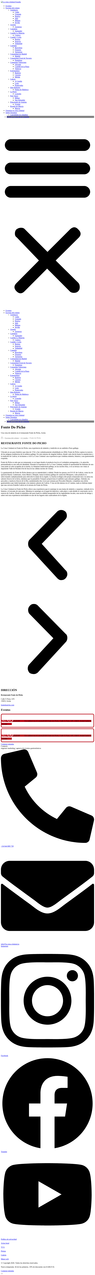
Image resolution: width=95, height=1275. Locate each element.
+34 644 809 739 (7, 846)
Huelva (17, 16)
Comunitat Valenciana (18, 62)
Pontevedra (19, 85)
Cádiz (17, 12)
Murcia (17, 108)
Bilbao (17, 98)
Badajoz (18, 73)
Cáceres (18, 75)
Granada (18, 14)
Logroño (18, 94)
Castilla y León (15, 37)
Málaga (17, 21)
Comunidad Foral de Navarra (21, 58)
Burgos (17, 39)
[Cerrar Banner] (2, 1273)
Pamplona (18, 60)
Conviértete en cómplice (19, 115)
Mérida (17, 77)
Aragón (13, 25)
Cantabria (13, 29)
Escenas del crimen (13, 8)
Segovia (18, 41)
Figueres (18, 50)
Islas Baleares (15, 87)
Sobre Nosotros (11, 113)
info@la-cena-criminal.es (10, 944)
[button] (47, 214)
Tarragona (18, 52)
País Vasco (14, 96)
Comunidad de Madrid (18, 54)
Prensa (3, 1251)
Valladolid (18, 44)
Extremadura (15, 71)
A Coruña (18, 81)
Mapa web (5, 1259)
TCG (3, 1247)
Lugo (17, 83)
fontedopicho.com (7, 705)
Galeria (3, 1255)
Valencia (18, 69)
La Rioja (13, 92)
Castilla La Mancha (17, 33)
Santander (18, 31)
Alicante (18, 64)
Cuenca (17, 35)
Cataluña (13, 46)
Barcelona (18, 48)
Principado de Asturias (18, 102)
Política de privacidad (9, 1239)
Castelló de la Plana (22, 67)
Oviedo (17, 104)
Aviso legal (5, 1243)
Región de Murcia (16, 106)
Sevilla (17, 23)
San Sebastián (20, 100)
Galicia (12, 79)
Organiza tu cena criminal (15, 111)
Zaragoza (18, 27)
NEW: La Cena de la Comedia (18, 117)
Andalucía (14, 10)
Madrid (17, 56)
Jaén (16, 18)
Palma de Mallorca (21, 90)
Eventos (8, 6)
